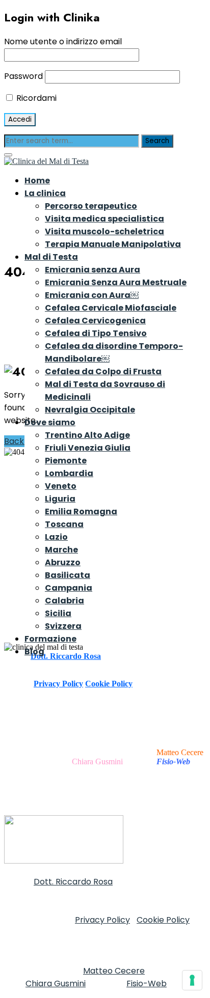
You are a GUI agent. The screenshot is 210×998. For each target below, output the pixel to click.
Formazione (50, 639)
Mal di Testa (51, 257)
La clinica (45, 193)
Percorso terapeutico (91, 206)
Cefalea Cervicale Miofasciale (110, 308)
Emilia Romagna (81, 511)
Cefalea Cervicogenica (95, 320)
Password (23, 76)
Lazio (56, 537)
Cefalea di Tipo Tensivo (96, 333)
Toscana (64, 524)
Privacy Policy (58, 683)
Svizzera (63, 626)
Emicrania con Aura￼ (92, 295)
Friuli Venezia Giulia (87, 448)
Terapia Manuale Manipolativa (113, 244)
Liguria (60, 499)
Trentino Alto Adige (87, 435)
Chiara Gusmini (97, 761)
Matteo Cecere (179, 752)
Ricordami (35, 98)
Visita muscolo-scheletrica (104, 231)
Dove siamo (49, 422)
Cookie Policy (109, 683)
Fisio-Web (146, 983)
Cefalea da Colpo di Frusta (103, 371)
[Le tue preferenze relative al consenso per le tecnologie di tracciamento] (192, 980)
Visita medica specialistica (104, 219)
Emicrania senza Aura (92, 269)
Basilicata (67, 575)
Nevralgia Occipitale (90, 409)
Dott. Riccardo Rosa (73, 882)
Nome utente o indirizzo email (63, 41)
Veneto (60, 486)
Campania (68, 588)
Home (37, 180)
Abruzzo (63, 562)
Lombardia (69, 473)
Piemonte (66, 460)
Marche (61, 550)
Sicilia (58, 613)
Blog (34, 651)
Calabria (64, 600)
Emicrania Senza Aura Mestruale (116, 282)
